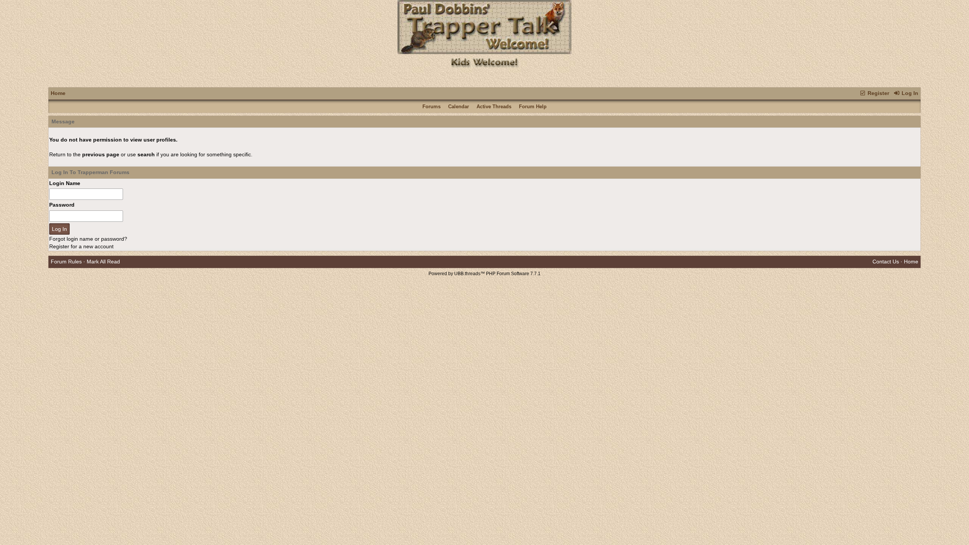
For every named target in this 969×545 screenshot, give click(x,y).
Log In (909, 93)
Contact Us (885, 261)
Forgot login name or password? (88, 239)
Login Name (64, 183)
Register (877, 93)
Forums (431, 106)
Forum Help (533, 106)
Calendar (458, 106)
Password (62, 205)
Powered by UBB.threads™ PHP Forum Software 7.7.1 (484, 273)
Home (58, 93)
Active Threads (494, 106)
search (146, 154)
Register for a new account (81, 246)
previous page (100, 154)
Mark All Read (103, 261)
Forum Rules (66, 261)
